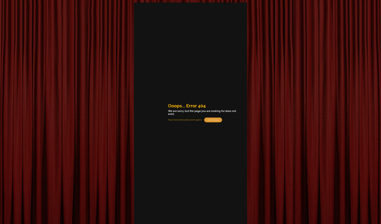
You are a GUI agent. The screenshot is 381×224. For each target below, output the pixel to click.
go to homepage (213, 120)
